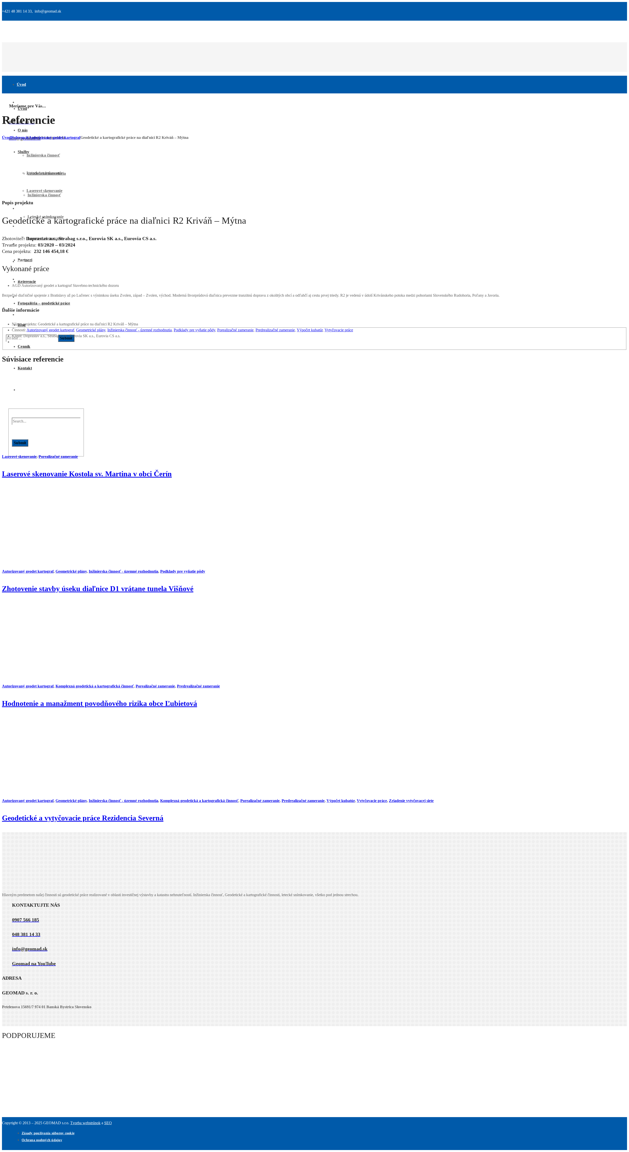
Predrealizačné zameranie (275, 330)
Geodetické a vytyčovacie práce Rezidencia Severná (82, 818)
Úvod (6, 137)
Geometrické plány (90, 330)
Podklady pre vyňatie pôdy (194, 330)
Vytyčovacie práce (339, 330)
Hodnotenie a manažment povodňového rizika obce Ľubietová (99, 703)
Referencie (20, 137)
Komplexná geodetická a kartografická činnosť (95, 686)
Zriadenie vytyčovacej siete (411, 801)
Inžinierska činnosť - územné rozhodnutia (139, 330)
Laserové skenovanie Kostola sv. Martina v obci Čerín (87, 474)
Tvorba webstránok (85, 1123)
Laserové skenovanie (19, 456)
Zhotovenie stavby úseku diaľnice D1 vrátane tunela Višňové (97, 588)
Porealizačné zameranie (235, 330)
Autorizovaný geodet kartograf (54, 137)
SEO (108, 1123)
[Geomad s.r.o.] (247, 78)
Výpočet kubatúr (310, 330)
